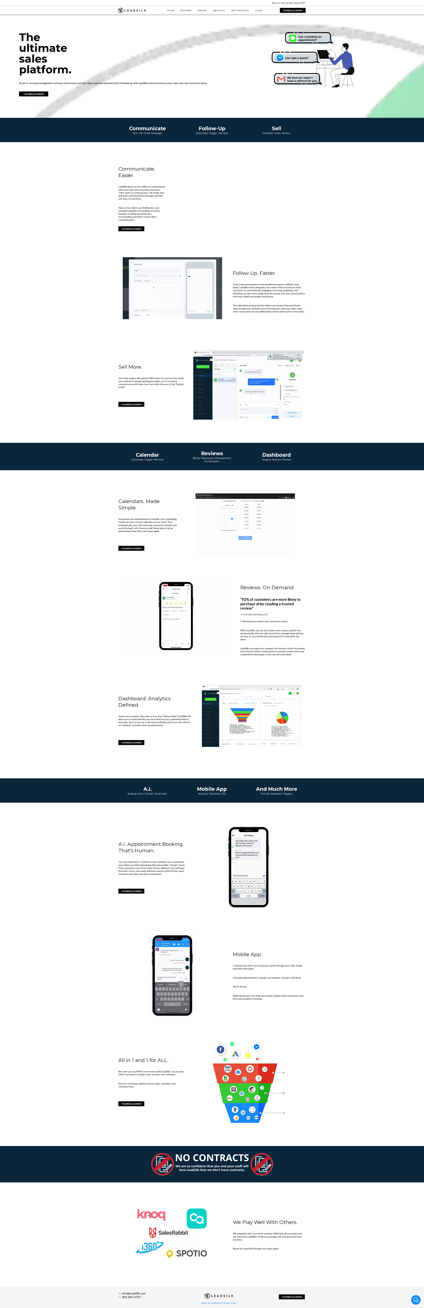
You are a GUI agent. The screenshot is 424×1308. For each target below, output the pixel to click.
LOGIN (258, 10)
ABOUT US (219, 10)
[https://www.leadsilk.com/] (132, 10)
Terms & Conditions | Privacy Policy (219, 1303)
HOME (170, 10)
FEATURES (186, 10)
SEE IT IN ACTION (240, 10)
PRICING (202, 10)
